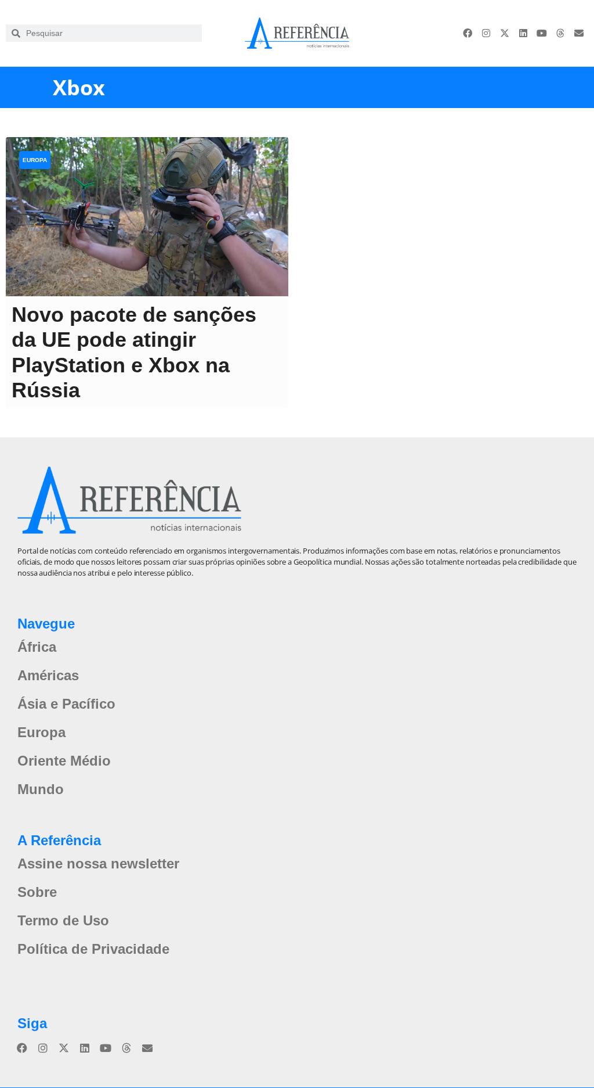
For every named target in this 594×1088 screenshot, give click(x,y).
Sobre (37, 892)
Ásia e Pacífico (66, 704)
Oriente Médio (64, 761)
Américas (48, 675)
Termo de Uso (63, 920)
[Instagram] (486, 33)
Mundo (40, 789)
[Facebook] (467, 33)
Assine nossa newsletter (98, 863)
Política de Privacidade (93, 949)
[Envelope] (579, 33)
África (36, 647)
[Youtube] (542, 33)
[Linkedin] (523, 33)
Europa (35, 160)
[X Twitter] (504, 33)
